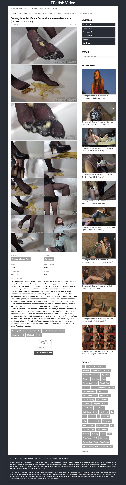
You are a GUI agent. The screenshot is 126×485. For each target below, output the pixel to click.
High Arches (99, 408)
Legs (84, 416)
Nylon (98, 421)
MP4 (40, 335)
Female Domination (90, 383)
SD (112, 426)
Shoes (104, 430)
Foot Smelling (105, 395)
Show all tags (87, 452)
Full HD (104, 404)
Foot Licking (102, 391)
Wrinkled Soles (106, 446)
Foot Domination (98, 387)
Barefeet (101, 367)
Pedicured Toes (88, 426)
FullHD (85, 408)
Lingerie (92, 416)
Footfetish (87, 404)
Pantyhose (107, 421)
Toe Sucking (87, 442)
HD (91, 408)
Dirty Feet (96, 379)
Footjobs (96, 404)
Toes (96, 442)
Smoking (95, 434)
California (106, 371)
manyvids (105, 416)
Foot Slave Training (90, 395)
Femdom (86, 387)
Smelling (86, 434)
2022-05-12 (15, 24)
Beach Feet (96, 371)
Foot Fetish (110, 387)
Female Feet (104, 383)
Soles (109, 434)
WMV (97, 446)
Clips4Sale (105, 375)
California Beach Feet (91, 375)
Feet (104, 379)
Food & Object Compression (53, 331)
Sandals (105, 426)
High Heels (87, 412)
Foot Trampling (88, 400)
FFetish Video (63, 3)
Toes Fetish (104, 442)
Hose (95, 412)
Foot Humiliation (89, 391)
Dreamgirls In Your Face (21, 259)
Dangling (86, 379)
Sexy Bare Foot (88, 430)
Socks (103, 434)
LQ (98, 416)
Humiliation (104, 412)
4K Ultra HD (31, 335)
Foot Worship (102, 400)
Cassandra (49, 259)
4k (83, 367)
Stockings (104, 438)
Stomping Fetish (18, 335)
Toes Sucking (88, 446)
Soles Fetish (87, 438)
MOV (84, 421)
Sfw (98, 430)
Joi (112, 412)
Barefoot (86, 371)
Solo (96, 438)
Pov (98, 426)
